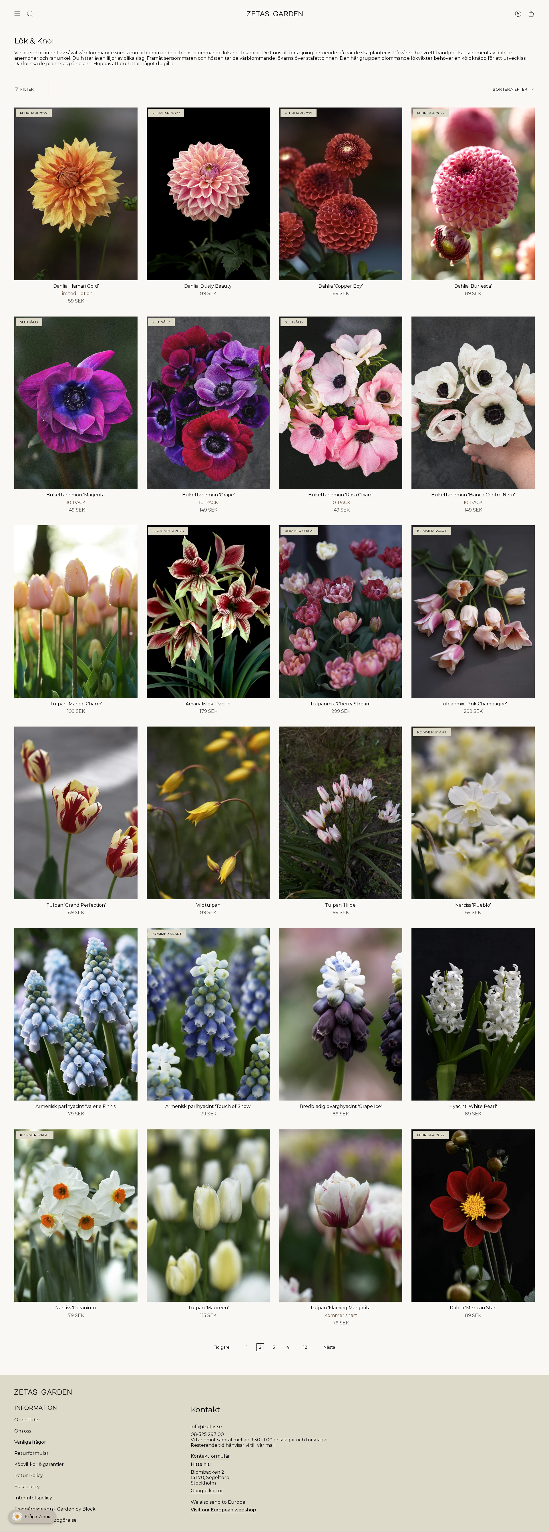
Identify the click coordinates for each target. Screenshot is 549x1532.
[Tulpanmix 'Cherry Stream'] (340, 611)
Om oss (22, 1431)
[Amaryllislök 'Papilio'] (208, 611)
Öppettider (27, 1419)
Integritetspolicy (33, 1498)
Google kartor (207, 1490)
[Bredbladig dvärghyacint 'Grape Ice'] (340, 1014)
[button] (32, 1516)
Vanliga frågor (30, 1442)
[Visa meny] (17, 13)
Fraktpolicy (27, 1486)
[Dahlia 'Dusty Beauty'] (208, 194)
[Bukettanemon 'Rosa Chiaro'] (340, 403)
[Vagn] (531, 13)
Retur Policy (28, 1475)
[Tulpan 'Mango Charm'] (76, 611)
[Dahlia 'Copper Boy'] (340, 194)
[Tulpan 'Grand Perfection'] (76, 813)
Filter (27, 89)
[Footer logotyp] (42, 1392)
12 (305, 1347)
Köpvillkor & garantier (39, 1464)
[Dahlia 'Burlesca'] (473, 194)
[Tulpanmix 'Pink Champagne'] (473, 611)
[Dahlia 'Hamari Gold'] (76, 194)
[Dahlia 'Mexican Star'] (473, 1215)
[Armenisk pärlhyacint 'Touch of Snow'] (208, 1014)
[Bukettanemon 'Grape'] (208, 403)
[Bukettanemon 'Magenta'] (76, 403)
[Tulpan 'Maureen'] (208, 1215)
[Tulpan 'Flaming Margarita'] (340, 1215)
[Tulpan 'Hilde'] (340, 813)
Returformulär (31, 1453)
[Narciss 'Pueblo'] (473, 813)
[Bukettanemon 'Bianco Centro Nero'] (473, 403)
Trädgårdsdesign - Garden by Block (55, 1509)
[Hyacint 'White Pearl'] (473, 1014)
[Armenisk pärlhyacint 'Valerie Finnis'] (76, 1014)
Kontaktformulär (210, 1456)
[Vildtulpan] (208, 813)
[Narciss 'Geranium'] (76, 1215)
